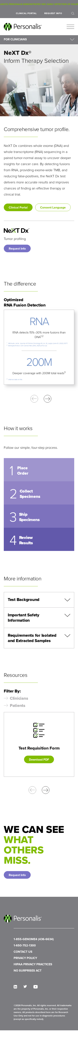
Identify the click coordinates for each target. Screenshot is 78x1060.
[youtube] (35, 986)
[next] (47, 399)
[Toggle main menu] (70, 27)
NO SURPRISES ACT (27, 970)
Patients (17, 705)
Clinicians (19, 698)
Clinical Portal (26, 13)
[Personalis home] (23, 27)
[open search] (72, 13)
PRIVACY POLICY (25, 958)
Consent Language (53, 207)
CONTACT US (23, 951)
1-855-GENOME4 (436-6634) (34, 939)
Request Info (53, 13)
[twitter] (25, 986)
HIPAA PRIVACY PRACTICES (33, 964)
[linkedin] (15, 986)
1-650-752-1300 (25, 945)
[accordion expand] (67, 600)
